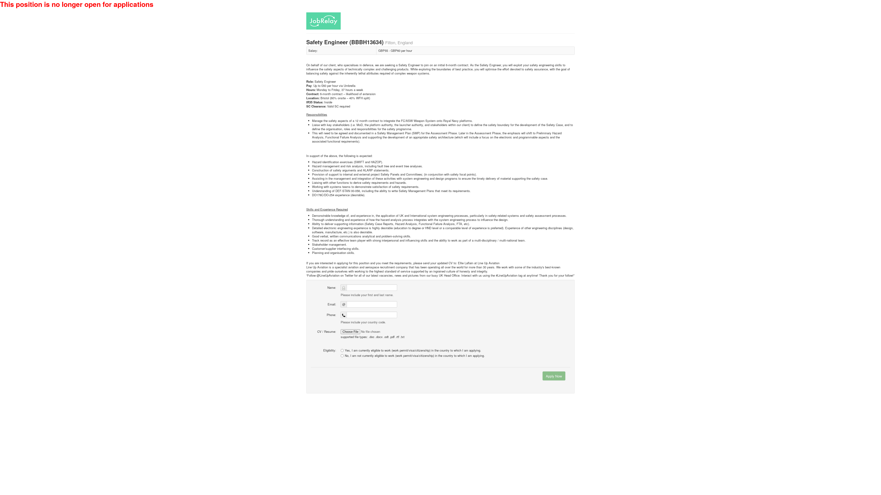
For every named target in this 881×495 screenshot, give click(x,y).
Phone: (331, 315)
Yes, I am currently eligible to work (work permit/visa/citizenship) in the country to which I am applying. (413, 350)
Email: (332, 304)
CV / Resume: (326, 331)
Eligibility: (329, 350)
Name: (331, 287)
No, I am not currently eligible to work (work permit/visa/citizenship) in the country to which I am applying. (415, 356)
